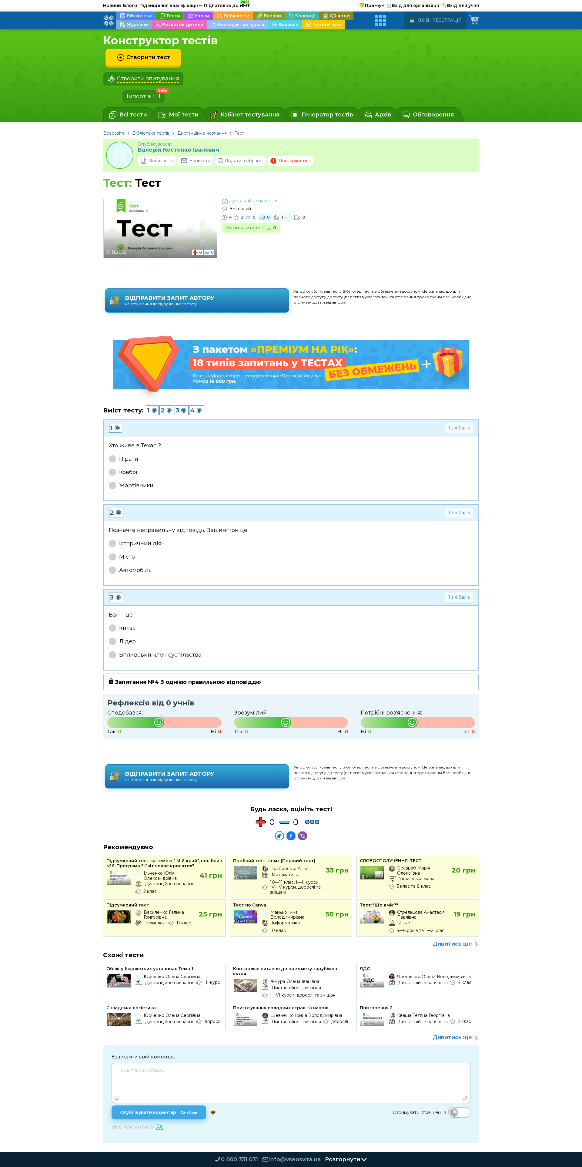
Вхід (423, 20)
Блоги (130, 5)
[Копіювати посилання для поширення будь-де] (279, 835)
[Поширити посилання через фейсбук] (291, 835)
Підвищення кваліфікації (170, 5)
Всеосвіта (114, 133)
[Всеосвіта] (108, 20)
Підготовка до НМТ (227, 4)
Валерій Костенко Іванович (178, 150)
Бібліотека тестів (150, 133)
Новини (112, 5)
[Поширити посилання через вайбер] (302, 835)
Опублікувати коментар (159, 1112)
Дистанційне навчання (202, 133)
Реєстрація (447, 20)
